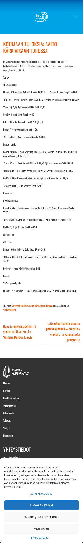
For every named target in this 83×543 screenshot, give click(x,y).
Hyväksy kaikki (41, 505)
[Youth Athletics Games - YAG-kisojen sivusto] (41, 17)
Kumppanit (8, 435)
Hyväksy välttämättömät (41, 517)
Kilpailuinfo (8, 413)
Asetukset (41, 528)
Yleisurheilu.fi (9, 310)
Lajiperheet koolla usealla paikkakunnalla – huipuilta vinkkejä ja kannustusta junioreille (63, 331)
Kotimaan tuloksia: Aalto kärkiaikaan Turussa (32, 305)
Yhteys (6, 428)
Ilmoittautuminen (11, 398)
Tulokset (7, 420)
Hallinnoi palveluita (40, 493)
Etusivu (6, 383)
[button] (77, 17)
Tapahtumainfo (9, 405)
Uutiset (6, 390)
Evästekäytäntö (39, 537)
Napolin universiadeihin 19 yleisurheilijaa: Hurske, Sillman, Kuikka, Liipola (19, 332)
